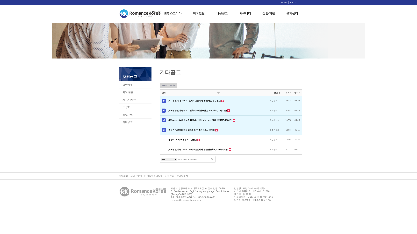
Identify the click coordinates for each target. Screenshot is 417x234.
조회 (288, 92)
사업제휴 (123, 176)
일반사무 (127, 84)
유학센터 (292, 13)
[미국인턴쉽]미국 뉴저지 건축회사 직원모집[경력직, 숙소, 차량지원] (197, 110)
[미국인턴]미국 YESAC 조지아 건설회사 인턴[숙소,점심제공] (194, 101)
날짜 (296, 92)
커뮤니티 (245, 13)
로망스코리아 (173, 13)
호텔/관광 (127, 114)
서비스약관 (136, 176)
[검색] (212, 159)
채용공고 (222, 13)
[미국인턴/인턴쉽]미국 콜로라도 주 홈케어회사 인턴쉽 (191, 130)
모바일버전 (182, 176)
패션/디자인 (129, 99)
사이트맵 (169, 176)
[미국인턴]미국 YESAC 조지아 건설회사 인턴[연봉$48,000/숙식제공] (198, 149)
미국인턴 (199, 13)
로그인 (284, 2)
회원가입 (293, 2)
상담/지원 (268, 13)
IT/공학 (126, 107)
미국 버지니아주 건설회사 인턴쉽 (182, 140)
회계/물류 (127, 92)
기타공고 (127, 122)
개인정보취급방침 (153, 176)
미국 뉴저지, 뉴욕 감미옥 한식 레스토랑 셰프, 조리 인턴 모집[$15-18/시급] (200, 120)
